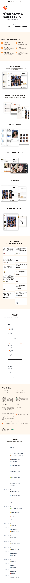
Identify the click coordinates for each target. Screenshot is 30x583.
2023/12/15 (5, 523)
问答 (18, 1)
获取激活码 (21, 26)
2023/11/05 (5, 575)
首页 (9, 1)
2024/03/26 (5, 493)
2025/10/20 (5, 463)
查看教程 (9, 26)
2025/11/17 (5, 457)
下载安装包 (14, 24)
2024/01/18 (5, 510)
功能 (11, 1)
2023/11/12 (5, 559)
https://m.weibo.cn (20, 406)
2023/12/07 (5, 527)
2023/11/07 (5, 569)
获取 (15, 338)
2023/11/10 (5, 563)
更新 (20, 1)
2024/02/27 (5, 502)
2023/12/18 (5, 519)
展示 (13, 1)
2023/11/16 (5, 551)
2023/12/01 (5, 541)
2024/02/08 (5, 506)
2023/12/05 (5, 535)
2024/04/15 (5, 489)
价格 (16, 1)
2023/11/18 (5, 547)
